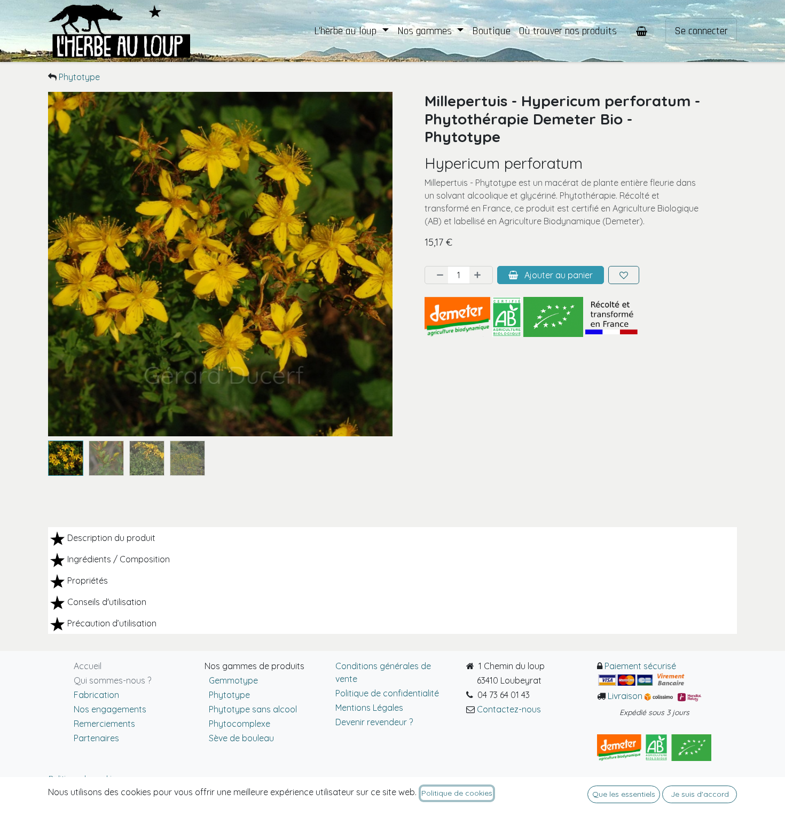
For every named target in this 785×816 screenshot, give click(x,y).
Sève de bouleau (241, 738)
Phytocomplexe (239, 723)
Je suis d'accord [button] (700, 794)
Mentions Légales (369, 707)
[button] (65, 264)
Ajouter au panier (557, 275)
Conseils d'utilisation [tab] (106, 602)
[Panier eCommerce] (642, 31)
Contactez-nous (509, 709)
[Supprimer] (437, 275)
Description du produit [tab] (111, 537)
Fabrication (96, 694)
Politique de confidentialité (387, 693)
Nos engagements (110, 709)
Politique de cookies (456, 793)
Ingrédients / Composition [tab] (118, 559)
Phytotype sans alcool (251, 709)
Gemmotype (231, 680)
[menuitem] (351, 31)
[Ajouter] (480, 275)
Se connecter (701, 31)
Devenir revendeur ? (374, 722)
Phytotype (79, 77)
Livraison (626, 696)
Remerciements (104, 723)
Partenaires (96, 738)
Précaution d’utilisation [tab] (111, 623)
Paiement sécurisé (640, 666)
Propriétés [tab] (87, 580)
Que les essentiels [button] (623, 794)
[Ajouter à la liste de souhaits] (623, 275)
